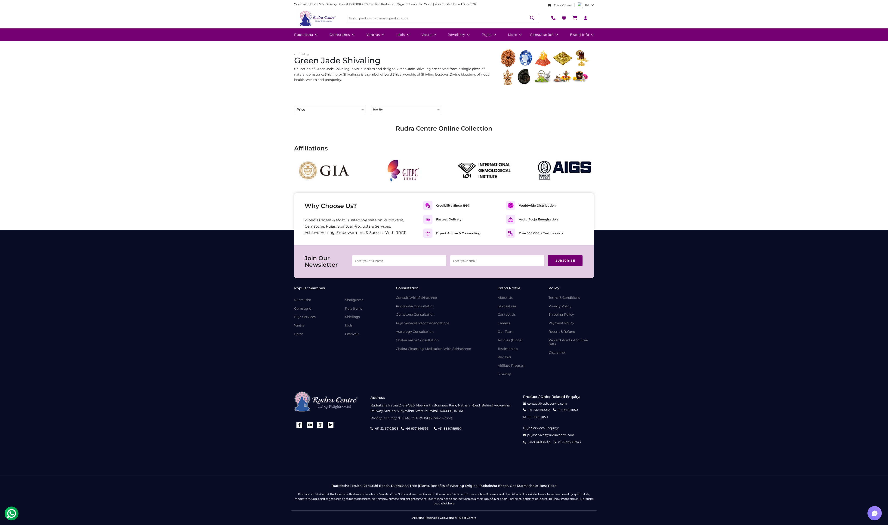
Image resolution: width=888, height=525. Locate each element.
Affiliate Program (512, 366)
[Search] (532, 18)
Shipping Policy (561, 315)
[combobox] (406, 110)
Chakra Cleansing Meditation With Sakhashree (433, 349)
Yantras (373, 35)
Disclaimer (557, 352)
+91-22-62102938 (386, 428)
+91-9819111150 (567, 410)
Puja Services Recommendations (422, 323)
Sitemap (504, 374)
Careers (504, 323)
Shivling (304, 54)
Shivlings (352, 317)
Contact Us (507, 315)
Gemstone (302, 309)
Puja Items (353, 309)
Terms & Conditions (564, 298)
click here (447, 503)
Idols (400, 35)
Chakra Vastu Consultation (417, 340)
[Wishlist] (564, 18)
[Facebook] (299, 425)
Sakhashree (507, 306)
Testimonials (508, 349)
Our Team (506, 332)
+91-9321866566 (416, 428)
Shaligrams (354, 300)
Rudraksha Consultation (415, 306)
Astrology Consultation (415, 332)
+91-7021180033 (538, 410)
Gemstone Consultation (415, 315)
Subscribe (565, 260)
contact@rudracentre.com (547, 403)
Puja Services (305, 317)
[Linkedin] (330, 425)
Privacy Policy (560, 306)
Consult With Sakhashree (416, 298)
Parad (298, 334)
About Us (505, 298)
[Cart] (575, 18)
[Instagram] (320, 425)
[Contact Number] (553, 18)
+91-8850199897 (450, 428)
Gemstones (340, 35)
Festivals (352, 334)
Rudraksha (303, 35)
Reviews (504, 357)
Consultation (542, 35)
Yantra (299, 325)
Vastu (427, 35)
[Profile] (585, 18)
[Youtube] (310, 425)
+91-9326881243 (538, 442)
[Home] (317, 18)
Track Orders (562, 5)
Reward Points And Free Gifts (568, 342)
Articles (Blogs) (510, 340)
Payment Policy (561, 323)
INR (587, 4)
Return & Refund (562, 332)
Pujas (487, 35)
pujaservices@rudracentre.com (550, 435)
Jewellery (456, 35)
